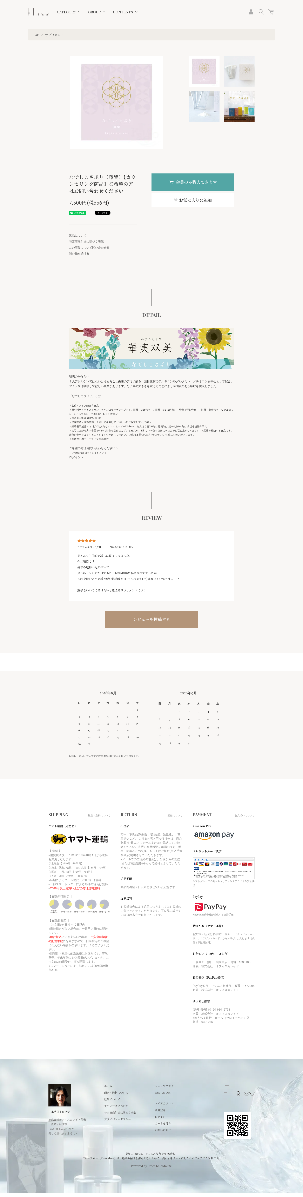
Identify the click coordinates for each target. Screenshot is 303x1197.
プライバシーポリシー (117, 1119)
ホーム (108, 1086)
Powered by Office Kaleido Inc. (151, 1166)
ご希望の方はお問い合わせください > (93, 448)
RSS (157, 1093)
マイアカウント (164, 1103)
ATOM (166, 1093)
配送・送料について (116, 1093)
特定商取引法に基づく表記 (86, 241)
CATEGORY (66, 11)
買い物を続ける (79, 253)
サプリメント (54, 34)
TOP (36, 34)
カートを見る (163, 1123)
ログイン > (76, 457)
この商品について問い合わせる (89, 247)
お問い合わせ (163, 1130)
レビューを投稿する (151, 619)
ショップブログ (164, 1086)
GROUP (94, 11)
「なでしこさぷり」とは (85, 396)
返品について (77, 235)
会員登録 (160, 1110)
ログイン (160, 1117)
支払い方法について (116, 1106)
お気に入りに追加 (195, 200)
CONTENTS (123, 11)
